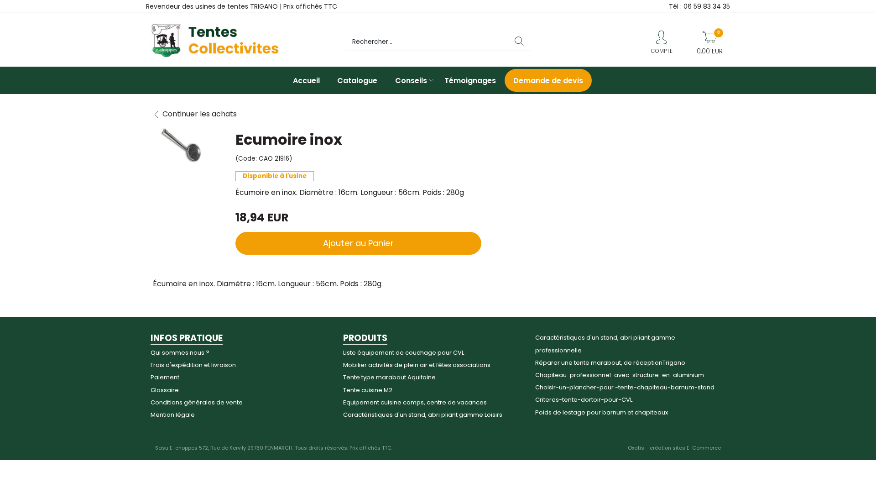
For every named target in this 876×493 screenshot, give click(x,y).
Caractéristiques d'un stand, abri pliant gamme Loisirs (422, 414)
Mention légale (173, 414)
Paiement (165, 377)
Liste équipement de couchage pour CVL (403, 352)
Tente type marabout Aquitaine (389, 377)
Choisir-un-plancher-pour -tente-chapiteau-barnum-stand (624, 387)
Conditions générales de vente (197, 402)
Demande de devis (548, 80)
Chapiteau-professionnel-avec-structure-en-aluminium (619, 375)
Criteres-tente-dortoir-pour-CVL (583, 399)
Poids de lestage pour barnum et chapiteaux (601, 412)
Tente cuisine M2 (367, 390)
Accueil (306, 80)
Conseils (411, 80)
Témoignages (470, 80)
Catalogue (357, 80)
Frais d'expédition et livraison (193, 365)
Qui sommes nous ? (180, 352)
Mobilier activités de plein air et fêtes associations (416, 365)
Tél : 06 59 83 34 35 (699, 6)
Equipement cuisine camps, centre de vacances (415, 402)
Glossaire (165, 390)
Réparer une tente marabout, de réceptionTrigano (610, 362)
